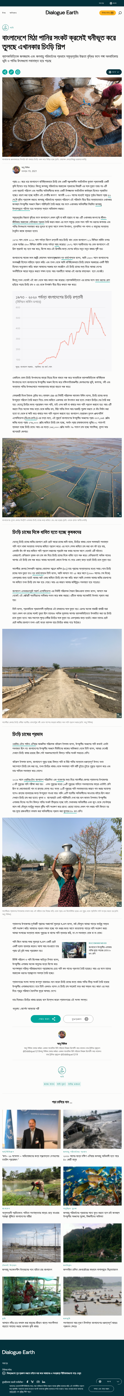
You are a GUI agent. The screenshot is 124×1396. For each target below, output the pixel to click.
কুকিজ (22, 1391)
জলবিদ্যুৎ (67, 1265)
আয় (57, 244)
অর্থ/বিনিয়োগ (8, 1151)
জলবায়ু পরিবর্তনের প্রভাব (75, 1151)
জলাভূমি (66, 1318)
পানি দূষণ (61, 1084)
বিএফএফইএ (31, 418)
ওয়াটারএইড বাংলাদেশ (33, 779)
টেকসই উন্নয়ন (9, 1265)
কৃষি (4, 1318)
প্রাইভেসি (12, 1391)
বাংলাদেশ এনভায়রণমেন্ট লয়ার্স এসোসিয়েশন (31, 591)
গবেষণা (60, 779)
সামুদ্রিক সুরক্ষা (70, 1208)
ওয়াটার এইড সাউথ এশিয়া (24, 744)
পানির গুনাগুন (74, 1084)
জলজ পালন (49, 1084)
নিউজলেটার (106, 12)
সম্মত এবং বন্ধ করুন (101, 1388)
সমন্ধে (101, 3)
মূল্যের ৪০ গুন (70, 811)
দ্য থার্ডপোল (66, 258)
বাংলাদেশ (6, 1208)
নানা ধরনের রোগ (102, 280)
